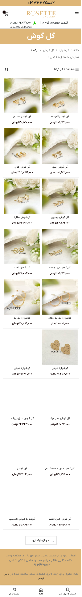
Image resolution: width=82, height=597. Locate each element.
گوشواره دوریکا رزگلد (59, 318)
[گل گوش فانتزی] (22, 96)
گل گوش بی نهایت (59, 267)
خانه (76, 50)
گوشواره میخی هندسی (22, 519)
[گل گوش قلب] (22, 247)
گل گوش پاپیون (60, 217)
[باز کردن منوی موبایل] (77, 13)
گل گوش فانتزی (22, 116)
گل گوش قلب (22, 267)
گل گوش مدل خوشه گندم (59, 468)
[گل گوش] (22, 448)
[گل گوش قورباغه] (60, 96)
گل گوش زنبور (60, 167)
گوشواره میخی (60, 368)
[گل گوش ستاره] (22, 196)
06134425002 (41, 3)
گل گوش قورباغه (59, 116)
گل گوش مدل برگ (60, 418)
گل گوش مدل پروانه (22, 418)
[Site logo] (41, 14)
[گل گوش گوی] (22, 146)
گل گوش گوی (22, 167)
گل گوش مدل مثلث (60, 519)
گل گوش (48, 50)
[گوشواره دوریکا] (22, 297)
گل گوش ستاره (22, 217)
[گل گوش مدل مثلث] (60, 498)
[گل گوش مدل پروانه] (22, 397)
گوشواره (64, 50)
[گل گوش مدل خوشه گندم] (60, 448)
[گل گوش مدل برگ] (60, 397)
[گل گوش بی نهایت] (60, 247)
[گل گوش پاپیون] (60, 196)
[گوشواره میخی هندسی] (22, 498)
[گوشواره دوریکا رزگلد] (60, 297)
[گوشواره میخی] (60, 347)
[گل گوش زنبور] (60, 146)
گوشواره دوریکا (22, 318)
